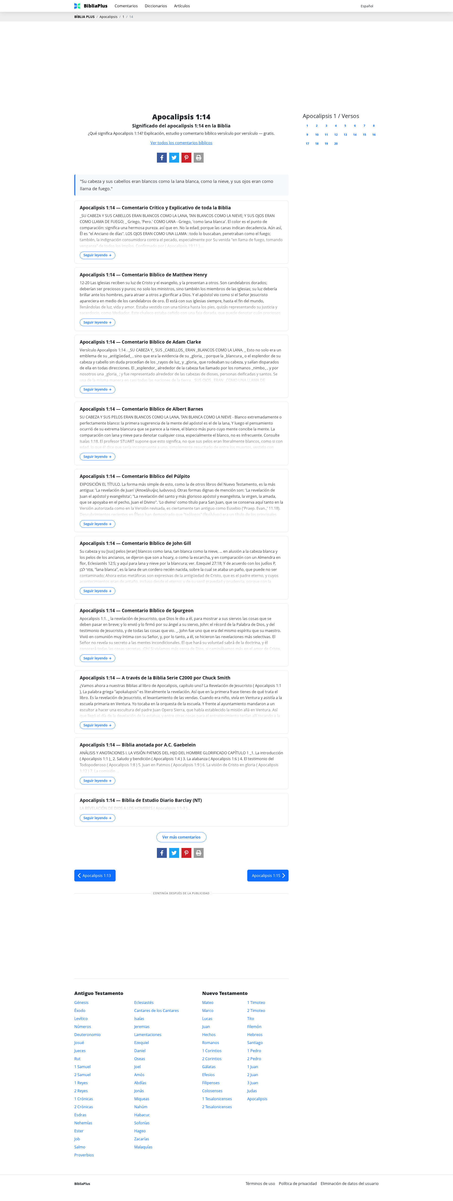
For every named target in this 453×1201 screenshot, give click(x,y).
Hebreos (255, 1034)
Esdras (80, 1114)
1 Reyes (81, 1082)
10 (317, 135)
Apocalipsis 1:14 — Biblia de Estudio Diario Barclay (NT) (141, 800)
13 (345, 135)
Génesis (81, 1002)
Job (77, 1139)
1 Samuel (82, 1066)
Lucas (207, 1018)
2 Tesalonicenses (217, 1106)
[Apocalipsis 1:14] (162, 158)
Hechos (209, 1034)
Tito (250, 1018)
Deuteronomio (87, 1034)
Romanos (210, 1042)
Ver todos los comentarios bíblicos (181, 142)
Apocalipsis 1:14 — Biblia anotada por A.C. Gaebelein (138, 745)
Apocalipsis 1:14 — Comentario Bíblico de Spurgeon (136, 610)
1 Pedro (254, 1050)
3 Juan (252, 1082)
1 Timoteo (256, 1002)
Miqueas (141, 1098)
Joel (137, 1066)
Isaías (139, 1018)
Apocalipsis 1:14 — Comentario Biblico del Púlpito (135, 476)
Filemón (254, 1026)
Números (82, 1026)
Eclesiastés (144, 1002)
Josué (79, 1042)
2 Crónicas (83, 1106)
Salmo (79, 1147)
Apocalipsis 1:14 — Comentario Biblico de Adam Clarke (140, 342)
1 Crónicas (83, 1098)
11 (326, 135)
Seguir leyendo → (98, 255)
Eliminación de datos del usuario (350, 1183)
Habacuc (142, 1114)
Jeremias (142, 1026)
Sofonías (142, 1122)
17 (307, 144)
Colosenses (212, 1090)
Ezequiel (141, 1042)
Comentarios (126, 5)
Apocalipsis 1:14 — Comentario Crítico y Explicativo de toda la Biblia (155, 207)
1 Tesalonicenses (217, 1098)
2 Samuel (82, 1074)
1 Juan (252, 1066)
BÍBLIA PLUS (84, 16)
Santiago (255, 1042)
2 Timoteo (256, 1010)
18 (317, 144)
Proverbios (84, 1155)
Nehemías (83, 1122)
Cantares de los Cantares (156, 1010)
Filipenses (211, 1082)
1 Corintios (212, 1050)
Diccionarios (156, 5)
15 (364, 135)
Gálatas (209, 1066)
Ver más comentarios (181, 837)
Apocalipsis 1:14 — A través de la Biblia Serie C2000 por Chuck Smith (155, 677)
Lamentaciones (147, 1034)
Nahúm (140, 1106)
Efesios (208, 1074)
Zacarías (141, 1139)
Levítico (81, 1018)
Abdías (140, 1082)
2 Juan (252, 1074)
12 (336, 135)
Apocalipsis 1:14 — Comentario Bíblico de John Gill (135, 543)
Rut (77, 1058)
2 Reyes (81, 1090)
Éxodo (79, 1010)
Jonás (139, 1090)
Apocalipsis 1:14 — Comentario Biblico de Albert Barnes (141, 409)
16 (374, 135)
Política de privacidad (298, 1183)
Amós (139, 1074)
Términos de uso (260, 1183)
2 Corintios (212, 1058)
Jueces (80, 1050)
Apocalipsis (108, 16)
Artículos (182, 5)
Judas (252, 1090)
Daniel (140, 1050)
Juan (206, 1026)
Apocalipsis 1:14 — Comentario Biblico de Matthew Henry (143, 274)
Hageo (140, 1131)
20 (336, 144)
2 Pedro (254, 1058)
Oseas (139, 1058)
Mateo (208, 1002)
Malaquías (143, 1147)
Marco (208, 1010)
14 (355, 135)
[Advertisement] (226, 59)
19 (326, 144)
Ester (79, 1131)
